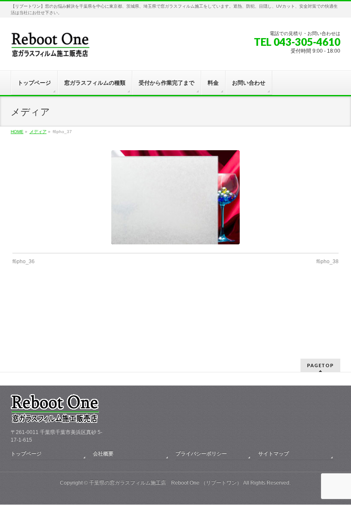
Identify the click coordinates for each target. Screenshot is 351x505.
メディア (38, 131)
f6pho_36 (23, 261)
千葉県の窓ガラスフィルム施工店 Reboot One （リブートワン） (165, 483)
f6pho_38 (327, 261)
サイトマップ (273, 454)
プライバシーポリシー (201, 454)
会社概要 (103, 454)
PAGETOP (320, 365)
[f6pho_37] (175, 197)
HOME (17, 131)
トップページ (26, 454)
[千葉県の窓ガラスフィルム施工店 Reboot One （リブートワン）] (50, 47)
